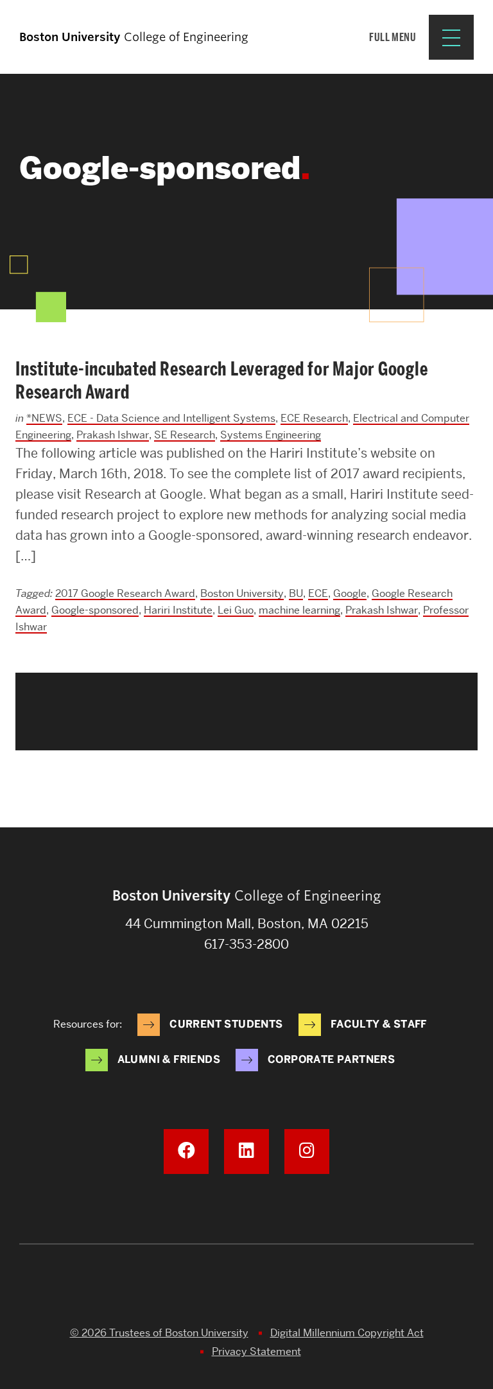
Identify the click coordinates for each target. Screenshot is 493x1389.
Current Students (225, 1024)
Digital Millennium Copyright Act (347, 1333)
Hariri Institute (178, 610)
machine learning (299, 610)
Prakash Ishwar (112, 435)
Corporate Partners (331, 1059)
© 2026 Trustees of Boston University (159, 1333)
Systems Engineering (270, 435)
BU (296, 593)
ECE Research (314, 418)
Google (350, 593)
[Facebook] (186, 1151)
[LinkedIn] (246, 1151)
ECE (318, 593)
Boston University (242, 593)
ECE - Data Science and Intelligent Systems (171, 418)
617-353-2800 (246, 944)
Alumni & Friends (168, 1059)
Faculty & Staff (379, 1024)
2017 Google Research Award (125, 593)
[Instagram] (306, 1151)
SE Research (184, 435)
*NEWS (44, 418)
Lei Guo (236, 610)
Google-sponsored (95, 610)
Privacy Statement (256, 1351)
